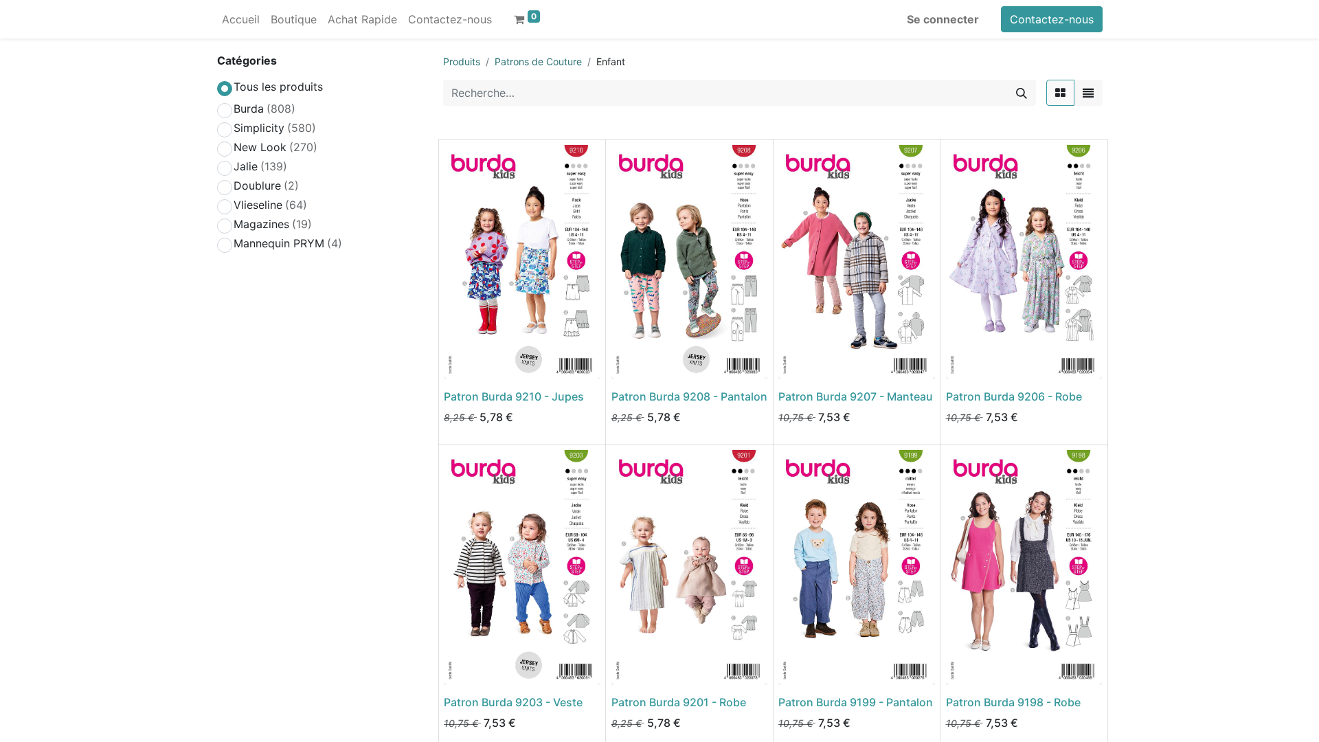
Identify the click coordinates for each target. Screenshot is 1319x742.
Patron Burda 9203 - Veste (513, 702)
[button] (463, 361)
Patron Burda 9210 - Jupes (514, 396)
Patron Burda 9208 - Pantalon (689, 396)
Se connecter (943, 19)
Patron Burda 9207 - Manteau (855, 396)
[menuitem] (240, 19)
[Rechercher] (1021, 93)
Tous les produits (278, 86)
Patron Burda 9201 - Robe (678, 702)
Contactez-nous (1052, 19)
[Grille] (1060, 93)
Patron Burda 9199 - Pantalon (855, 702)
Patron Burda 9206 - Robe (1014, 396)
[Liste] (1088, 93)
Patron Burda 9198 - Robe (1013, 702)
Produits (461, 61)
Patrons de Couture (538, 61)
